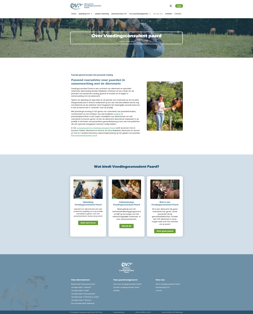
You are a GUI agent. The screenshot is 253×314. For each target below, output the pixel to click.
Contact (177, 14)
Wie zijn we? (158, 14)
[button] (170, 6)
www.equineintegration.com (84, 135)
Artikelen (168, 14)
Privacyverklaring (118, 312)
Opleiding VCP (84, 14)
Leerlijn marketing (102, 14)
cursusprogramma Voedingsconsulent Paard (95, 128)
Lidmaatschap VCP (119, 14)
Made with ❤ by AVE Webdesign (172, 312)
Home (73, 14)
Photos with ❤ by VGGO (143, 312)
